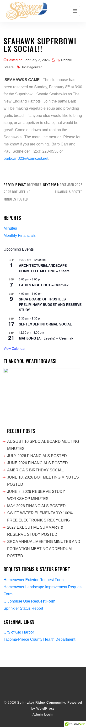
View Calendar (15, 348)
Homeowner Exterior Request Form (34, 580)
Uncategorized (32, 67)
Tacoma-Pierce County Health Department (39, 639)
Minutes (10, 228)
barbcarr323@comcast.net (26, 158)
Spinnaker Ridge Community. (41, 702)
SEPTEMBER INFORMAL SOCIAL (45, 324)
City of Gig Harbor (19, 632)
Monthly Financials (20, 235)
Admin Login (43, 714)
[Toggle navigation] (75, 11)
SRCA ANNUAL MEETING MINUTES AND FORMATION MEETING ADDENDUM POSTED (43, 549)
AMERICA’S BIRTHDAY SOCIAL (35, 470)
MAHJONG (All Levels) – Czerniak (46, 338)
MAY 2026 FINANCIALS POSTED (36, 506)
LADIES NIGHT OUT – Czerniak (44, 285)
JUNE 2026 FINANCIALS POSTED (37, 463)
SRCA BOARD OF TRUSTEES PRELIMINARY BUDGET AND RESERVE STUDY (50, 304)
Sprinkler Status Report (23, 608)
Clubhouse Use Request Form (29, 601)
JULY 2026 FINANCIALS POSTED (37, 456)
